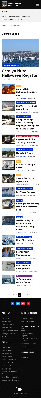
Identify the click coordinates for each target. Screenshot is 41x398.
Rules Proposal (7, 354)
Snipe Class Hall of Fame (10, 380)
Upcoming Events (27, 321)
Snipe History (6, 321)
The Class (6, 342)
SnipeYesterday (27, 347)
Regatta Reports (27, 318)
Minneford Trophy (24, 153)
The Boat (6, 313)
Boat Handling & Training (26, 102)
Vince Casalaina (23, 112)
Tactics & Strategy (24, 237)
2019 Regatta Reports (24, 150)
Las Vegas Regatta (25, 192)
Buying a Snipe (7, 328)
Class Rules (6, 347)
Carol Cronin (22, 285)
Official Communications (10, 377)
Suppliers (5, 337)
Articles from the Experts (27, 334)
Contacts (24, 357)
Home (4, 26)
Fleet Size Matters (25, 240)
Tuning (19, 200)
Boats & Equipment (23, 116)
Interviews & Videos (24, 276)
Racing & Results (29, 313)
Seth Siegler (22, 258)
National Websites (8, 366)
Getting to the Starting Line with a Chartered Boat (27, 206)
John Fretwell (22, 271)
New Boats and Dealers (10, 331)
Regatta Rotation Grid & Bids (10, 373)
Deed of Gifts (6, 350)
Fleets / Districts (8, 363)
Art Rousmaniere (23, 184)
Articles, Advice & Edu (30, 327)
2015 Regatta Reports (24, 248)
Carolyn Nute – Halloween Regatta (19, 73)
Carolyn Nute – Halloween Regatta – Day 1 (26, 92)
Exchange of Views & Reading (27, 136)
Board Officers (7, 357)
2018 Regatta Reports (24, 188)
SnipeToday (7, 79)
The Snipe (5, 318)
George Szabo (22, 132)
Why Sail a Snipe (8, 324)
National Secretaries (9, 360)
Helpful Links (27, 352)
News (18, 86)
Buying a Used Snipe (9, 334)
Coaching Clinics (7, 369)
